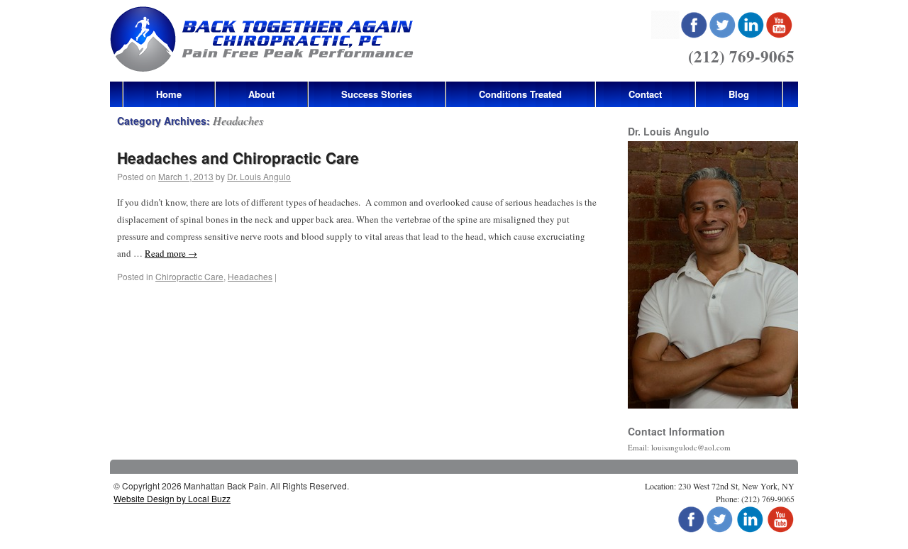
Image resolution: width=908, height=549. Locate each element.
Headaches (250, 276)
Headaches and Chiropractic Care (238, 157)
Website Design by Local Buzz (172, 498)
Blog (739, 94)
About (261, 94)
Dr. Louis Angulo (259, 176)
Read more (171, 253)
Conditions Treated (520, 94)
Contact (645, 94)
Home (169, 94)
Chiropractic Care (189, 276)
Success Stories (376, 94)
